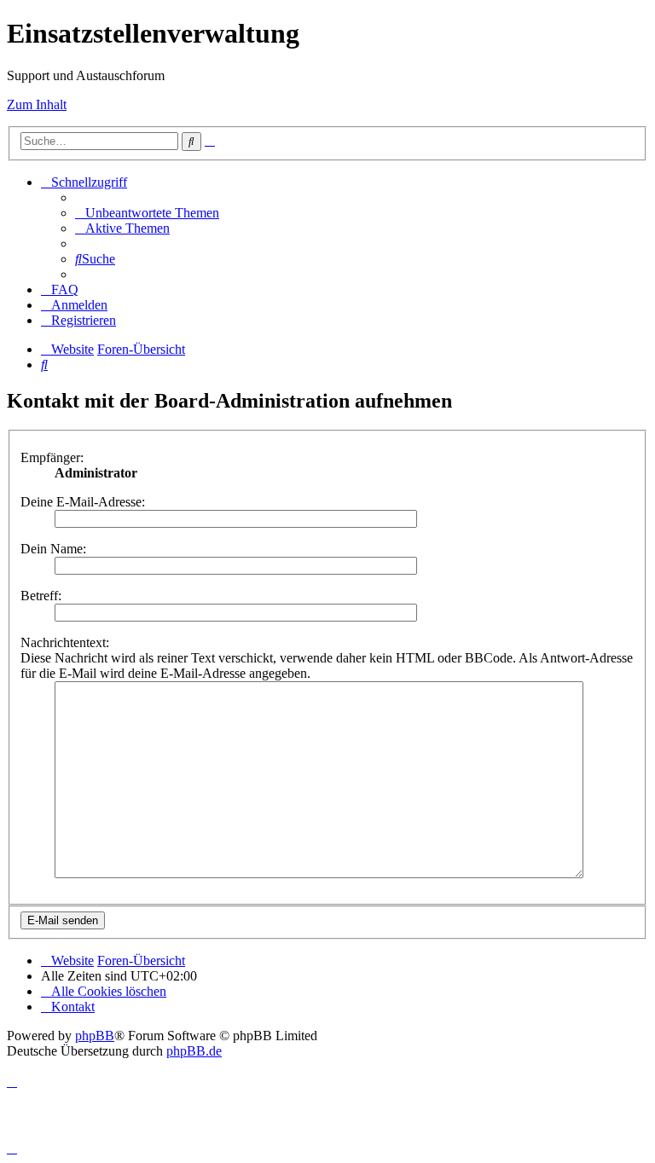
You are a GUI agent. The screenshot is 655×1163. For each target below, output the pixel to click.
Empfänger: (52, 457)
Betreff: (40, 595)
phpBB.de (194, 1051)
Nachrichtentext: (64, 642)
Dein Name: (53, 548)
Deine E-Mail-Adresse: (82, 502)
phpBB (94, 1035)
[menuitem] (147, 212)
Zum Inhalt (37, 104)
